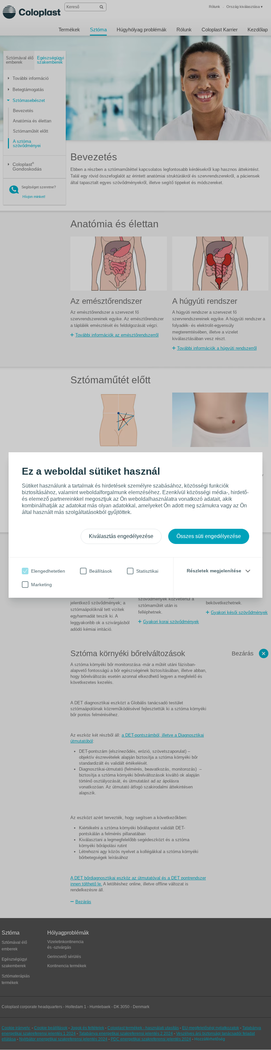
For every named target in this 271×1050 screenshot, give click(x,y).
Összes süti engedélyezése (208, 536)
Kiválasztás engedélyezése (121, 536)
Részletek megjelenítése (214, 570)
